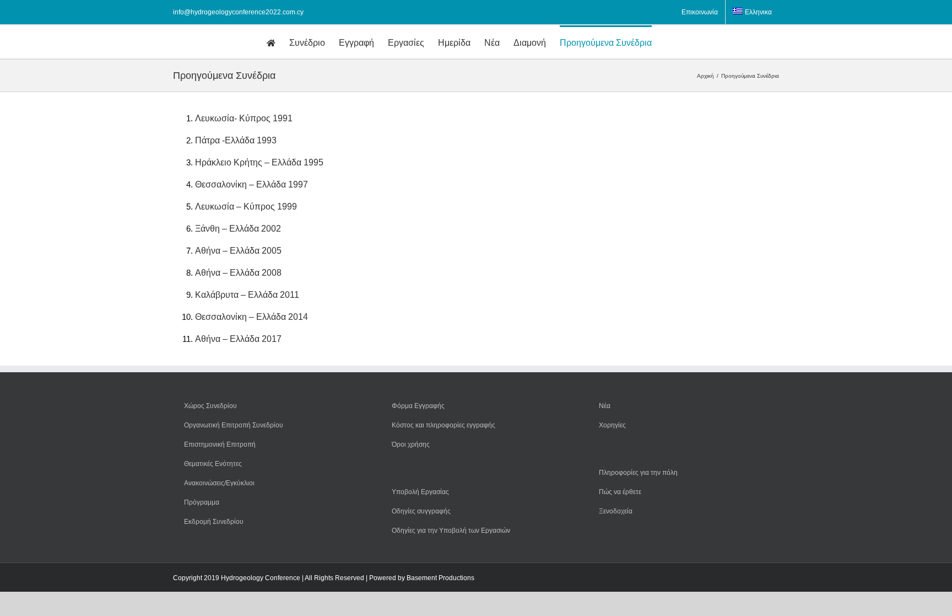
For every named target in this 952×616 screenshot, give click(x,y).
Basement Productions (440, 578)
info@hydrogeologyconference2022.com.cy (238, 12)
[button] (669, 41)
